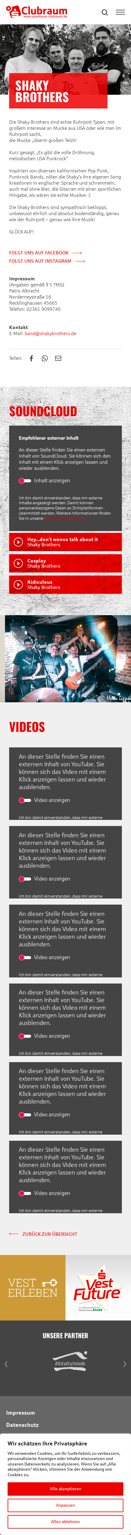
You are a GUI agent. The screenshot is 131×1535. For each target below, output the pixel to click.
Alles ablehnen (65, 1521)
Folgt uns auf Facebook (39, 252)
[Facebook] (34, 358)
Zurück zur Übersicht (49, 1234)
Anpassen (65, 1505)
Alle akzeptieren (65, 1489)
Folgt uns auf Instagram (41, 261)
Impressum (20, 1413)
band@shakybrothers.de (49, 333)
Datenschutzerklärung (65, 518)
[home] (36, 16)
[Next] (125, 659)
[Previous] (6, 659)
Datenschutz (22, 1425)
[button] (105, 12)
